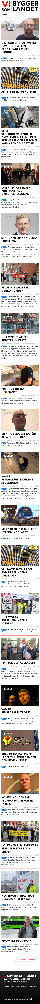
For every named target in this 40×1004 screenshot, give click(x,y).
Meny (4, 15)
